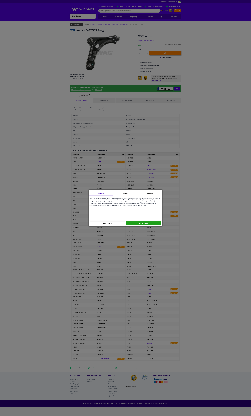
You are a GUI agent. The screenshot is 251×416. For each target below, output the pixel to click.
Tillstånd (101, 193)
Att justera (106, 223)
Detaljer (125, 193)
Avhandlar (150, 193)
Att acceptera (143, 223)
